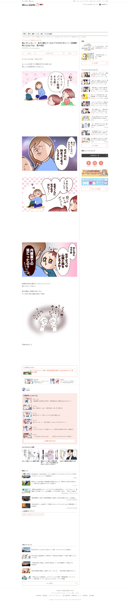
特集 (83, 41)
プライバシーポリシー (55, 595)
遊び (42, 34)
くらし (78, 1)
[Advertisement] (65, 19)
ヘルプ (77, 593)
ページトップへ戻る (94, 189)
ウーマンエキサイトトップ (90, 4)
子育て (74, 1)
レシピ (82, 1)
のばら (24, 514)
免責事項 (85, 595)
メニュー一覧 (105, 1)
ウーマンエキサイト (35, 48)
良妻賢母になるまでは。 (36, 40)
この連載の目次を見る (49, 441)
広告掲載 (91, 595)
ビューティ (86, 1)
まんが (91, 1)
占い (95, 1)
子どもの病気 (48, 34)
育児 (29, 34)
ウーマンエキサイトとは (58, 593)
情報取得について (76, 595)
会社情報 (38, 595)
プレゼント (99, 1)
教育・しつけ (35, 34)
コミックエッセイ (38, 514)
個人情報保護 (66, 595)
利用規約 (44, 595)
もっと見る (49, 583)
